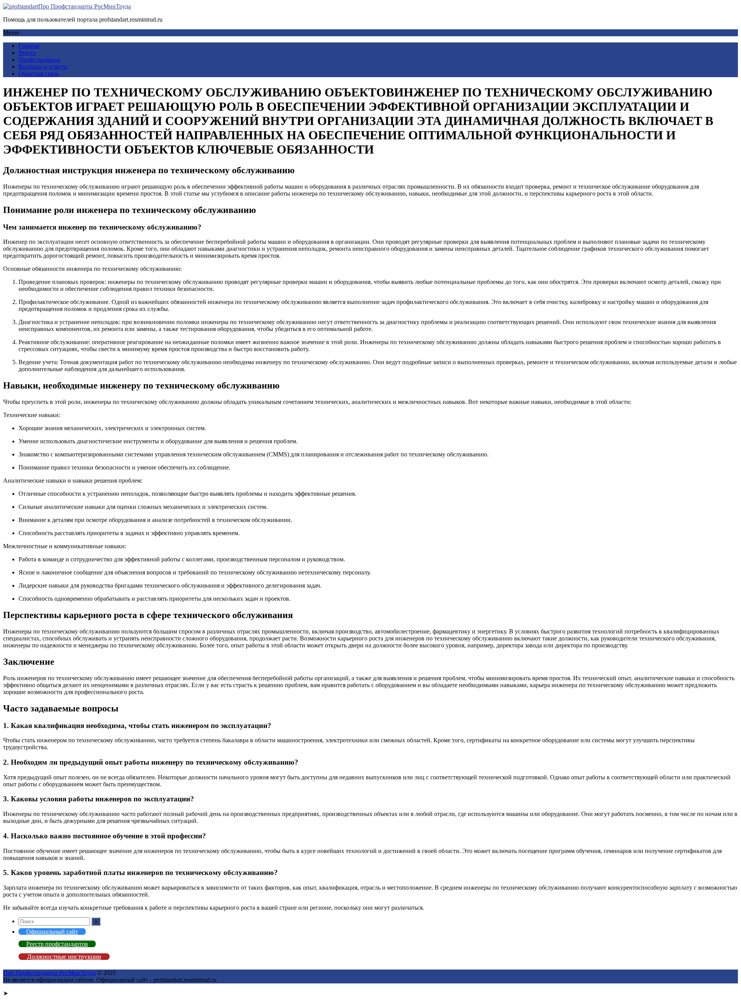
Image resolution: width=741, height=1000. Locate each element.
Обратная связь (39, 73)
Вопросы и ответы (43, 66)
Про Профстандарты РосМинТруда (84, 6)
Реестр (27, 52)
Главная (29, 45)
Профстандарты (40, 59)
